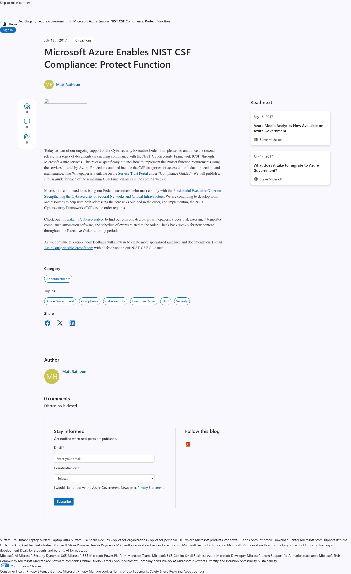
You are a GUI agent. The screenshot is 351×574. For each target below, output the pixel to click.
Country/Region (67, 468)
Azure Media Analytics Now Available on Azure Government (288, 128)
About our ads (194, 571)
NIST (165, 301)
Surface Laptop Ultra (55, 539)
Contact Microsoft (63, 571)
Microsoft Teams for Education (204, 545)
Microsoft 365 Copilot (168, 555)
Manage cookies (100, 571)
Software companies (66, 560)
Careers (107, 560)
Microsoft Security (32, 555)
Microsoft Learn (258, 555)
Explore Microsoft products (203, 539)
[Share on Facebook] (47, 324)
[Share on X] (60, 324)
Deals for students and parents (42, 550)
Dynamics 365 (56, 555)
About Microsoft (126, 560)
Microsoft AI (9, 555)
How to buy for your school (284, 545)
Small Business (195, 555)
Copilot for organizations (129, 539)
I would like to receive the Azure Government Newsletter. (109, 487)
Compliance (89, 301)
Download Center (286, 539)
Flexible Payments (102, 545)
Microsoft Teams (139, 555)
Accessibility (248, 560)
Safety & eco (159, 571)
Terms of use (122, 571)
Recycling (176, 571)
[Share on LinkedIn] (72, 324)
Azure (211, 555)
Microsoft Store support (317, 539)
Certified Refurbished (37, 545)
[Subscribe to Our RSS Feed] (188, 446)
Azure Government (53, 21)
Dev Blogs (25, 21)
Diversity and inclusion (222, 560)
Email (59, 447)
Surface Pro (8, 539)
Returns (341, 539)
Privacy (83, 571)
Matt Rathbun (68, 84)
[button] (65, 102)
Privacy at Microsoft (176, 560)
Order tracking (10, 545)
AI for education (77, 550)
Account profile (262, 539)
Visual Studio (91, 560)
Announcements (58, 278)
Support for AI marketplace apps (294, 555)
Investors (198, 560)
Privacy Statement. (151, 487)
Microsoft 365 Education (245, 545)
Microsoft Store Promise (71, 545)
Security (182, 301)
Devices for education (165, 545)
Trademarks (141, 571)
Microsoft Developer (231, 555)
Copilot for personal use (165, 539)
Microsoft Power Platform (108, 555)
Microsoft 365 (78, 555)
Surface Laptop (28, 539)
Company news (149, 560)
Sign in (8, 30)
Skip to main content (15, 2)
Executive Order (143, 301)
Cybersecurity (115, 301)
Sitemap (43, 571)
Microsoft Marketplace (34, 560)
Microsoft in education (132, 545)
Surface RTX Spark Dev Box (90, 539)
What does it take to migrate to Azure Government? (286, 168)
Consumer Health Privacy (18, 571)
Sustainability (267, 560)
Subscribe (64, 501)
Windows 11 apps (237, 539)
